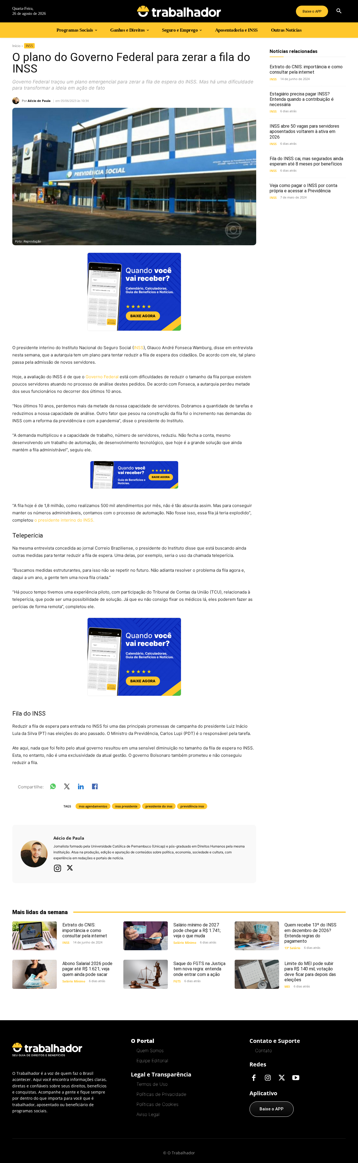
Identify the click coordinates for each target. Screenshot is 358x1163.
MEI (287, 986)
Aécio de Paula (39, 101)
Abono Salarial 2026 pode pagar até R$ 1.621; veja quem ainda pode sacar (87, 969)
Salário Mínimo (184, 942)
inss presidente (126, 806)
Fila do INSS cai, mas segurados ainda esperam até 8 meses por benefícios (306, 161)
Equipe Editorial (152, 1060)
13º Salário (292, 948)
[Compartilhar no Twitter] (66, 787)
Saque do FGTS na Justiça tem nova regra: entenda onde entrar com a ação (199, 969)
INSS (29, 45)
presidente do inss (158, 806)
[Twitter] (70, 868)
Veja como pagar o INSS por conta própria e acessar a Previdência (303, 188)
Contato (263, 1050)
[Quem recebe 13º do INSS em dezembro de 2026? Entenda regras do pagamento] (257, 935)
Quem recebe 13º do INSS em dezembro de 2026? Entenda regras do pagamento (310, 933)
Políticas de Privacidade (161, 1094)
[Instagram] (57, 868)
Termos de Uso (152, 1084)
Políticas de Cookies (157, 1104)
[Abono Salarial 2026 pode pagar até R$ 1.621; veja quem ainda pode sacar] (34, 974)
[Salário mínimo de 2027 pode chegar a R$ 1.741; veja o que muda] (145, 935)
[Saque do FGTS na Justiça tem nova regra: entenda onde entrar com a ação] (145, 974)
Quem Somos (150, 1050)
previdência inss (192, 806)
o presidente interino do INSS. (64, 520)
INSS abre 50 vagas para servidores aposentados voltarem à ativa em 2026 (304, 131)
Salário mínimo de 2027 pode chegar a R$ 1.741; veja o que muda (197, 930)
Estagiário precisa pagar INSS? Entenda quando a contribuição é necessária (302, 99)
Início (16, 45)
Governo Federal (102, 376)
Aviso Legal (147, 1114)
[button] (339, 11)
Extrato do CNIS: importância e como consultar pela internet (306, 69)
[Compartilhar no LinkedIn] (80, 787)
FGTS (177, 981)
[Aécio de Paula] (17, 100)
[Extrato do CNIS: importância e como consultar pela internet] (34, 935)
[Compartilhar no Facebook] (94, 787)
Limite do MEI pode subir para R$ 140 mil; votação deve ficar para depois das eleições (310, 971)
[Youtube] (295, 1078)
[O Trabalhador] (179, 11)
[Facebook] (253, 1078)
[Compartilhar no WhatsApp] (52, 787)
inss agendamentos (93, 806)
